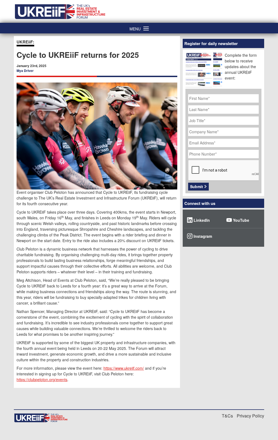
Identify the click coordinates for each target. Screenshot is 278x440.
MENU (135, 28)
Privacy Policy (250, 416)
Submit (196, 186)
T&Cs (227, 416)
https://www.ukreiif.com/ (123, 368)
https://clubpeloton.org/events (42, 379)
